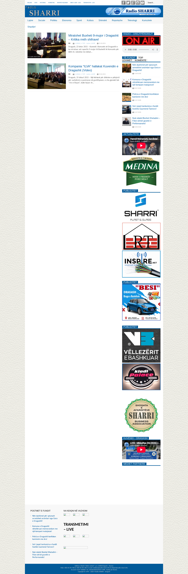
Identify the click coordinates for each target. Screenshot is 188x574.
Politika (53, 20)
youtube (142, 3)
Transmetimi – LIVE (89, 2)
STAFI (35, 2)
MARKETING (51, 2)
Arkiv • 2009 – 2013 (75, 2)
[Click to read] (46, 45)
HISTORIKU (43, 2)
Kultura (90, 20)
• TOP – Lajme (85, 43)
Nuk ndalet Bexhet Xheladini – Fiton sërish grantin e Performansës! (146, 121)
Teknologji (132, 20)
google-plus (133, 3)
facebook (123, 3)
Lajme (30, 20)
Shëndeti (103, 20)
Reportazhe (117, 20)
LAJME (93, 43)
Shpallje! (31, 27)
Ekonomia (66, 20)
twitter (128, 3)
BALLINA (29, 2)
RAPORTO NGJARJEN (62, 2)
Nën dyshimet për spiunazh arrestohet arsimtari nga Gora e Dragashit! (146, 67)
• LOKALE (77, 43)
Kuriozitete (147, 20)
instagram (138, 3)
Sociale (41, 20)
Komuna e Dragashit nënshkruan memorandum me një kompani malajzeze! (145, 82)
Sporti (79, 20)
